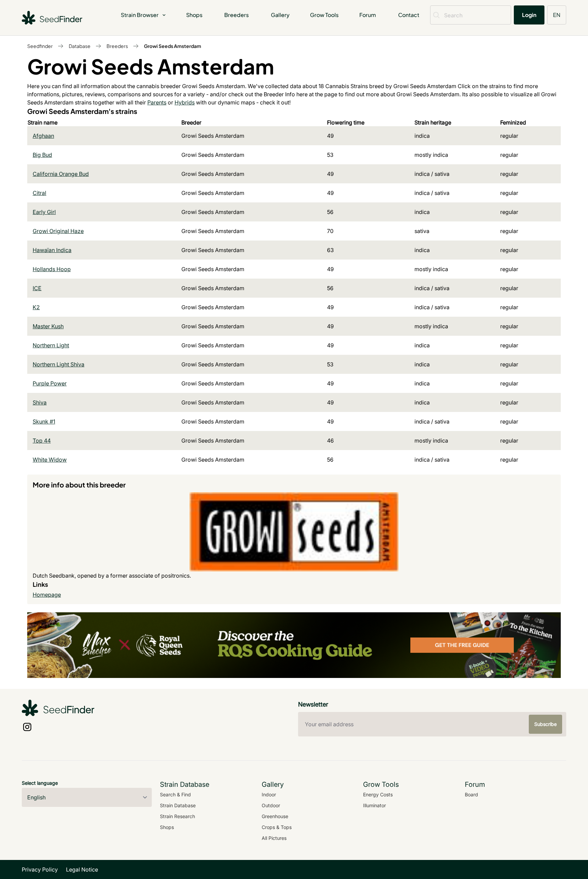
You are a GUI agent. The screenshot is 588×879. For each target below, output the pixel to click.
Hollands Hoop (52, 269)
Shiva (40, 402)
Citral (39, 192)
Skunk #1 (44, 421)
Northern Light (51, 345)
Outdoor (271, 805)
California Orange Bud (61, 173)
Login (529, 14)
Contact (408, 14)
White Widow (50, 459)
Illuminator (374, 805)
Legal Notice (82, 869)
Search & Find (175, 794)
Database (80, 46)
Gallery (280, 14)
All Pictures (274, 838)
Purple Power (50, 383)
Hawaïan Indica (52, 250)
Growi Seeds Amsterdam (172, 46)
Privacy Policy (40, 869)
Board (471, 794)
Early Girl (44, 212)
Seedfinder (40, 46)
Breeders (236, 14)
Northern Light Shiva (58, 364)
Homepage (47, 594)
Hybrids (185, 102)
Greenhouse (275, 816)
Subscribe (545, 724)
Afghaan (43, 135)
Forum (367, 14)
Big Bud (42, 154)
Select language (40, 783)
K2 (36, 307)
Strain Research (177, 816)
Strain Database (178, 805)
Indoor (269, 794)
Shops (194, 14)
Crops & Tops (277, 827)
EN (556, 14)
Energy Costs (378, 794)
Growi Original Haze (58, 231)
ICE (37, 288)
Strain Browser (140, 14)
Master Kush (48, 326)
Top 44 (42, 440)
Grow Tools (324, 14)
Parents (156, 102)
